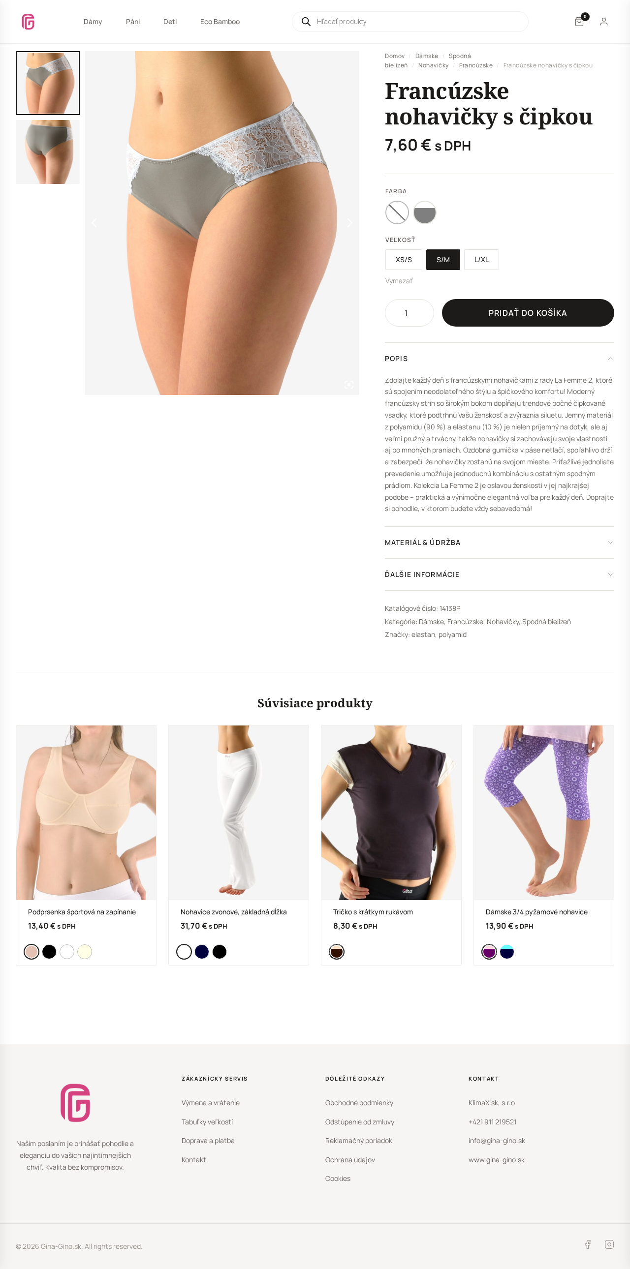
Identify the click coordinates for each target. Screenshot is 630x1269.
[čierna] (49, 951)
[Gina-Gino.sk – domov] (28, 21)
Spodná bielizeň (546, 621)
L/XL (481, 259)
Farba (396, 191)
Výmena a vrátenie (211, 1102)
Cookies (337, 1178)
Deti (170, 21)
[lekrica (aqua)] (507, 951)
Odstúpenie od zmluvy (359, 1121)
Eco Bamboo (220, 21)
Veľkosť (400, 240)
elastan (423, 634)
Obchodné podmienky (359, 1102)
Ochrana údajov (350, 1159)
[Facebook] (588, 1246)
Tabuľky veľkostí (207, 1121)
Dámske (427, 56)
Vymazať (399, 280)
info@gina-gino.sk (497, 1140)
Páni (133, 21)
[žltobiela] (84, 951)
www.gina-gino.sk (497, 1159)
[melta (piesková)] (336, 951)
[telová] (31, 951)
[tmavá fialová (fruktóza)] (489, 951)
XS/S (404, 259)
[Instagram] (609, 1246)
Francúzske (476, 65)
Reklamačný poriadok (358, 1140)
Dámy (93, 21)
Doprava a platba (208, 1140)
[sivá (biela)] (425, 212)
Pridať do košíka (528, 312)
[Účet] (604, 21)
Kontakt (194, 1159)
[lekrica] (201, 951)
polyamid (453, 634)
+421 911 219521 (492, 1121)
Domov (395, 56)
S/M (443, 259)
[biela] (67, 951)
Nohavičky (433, 65)
